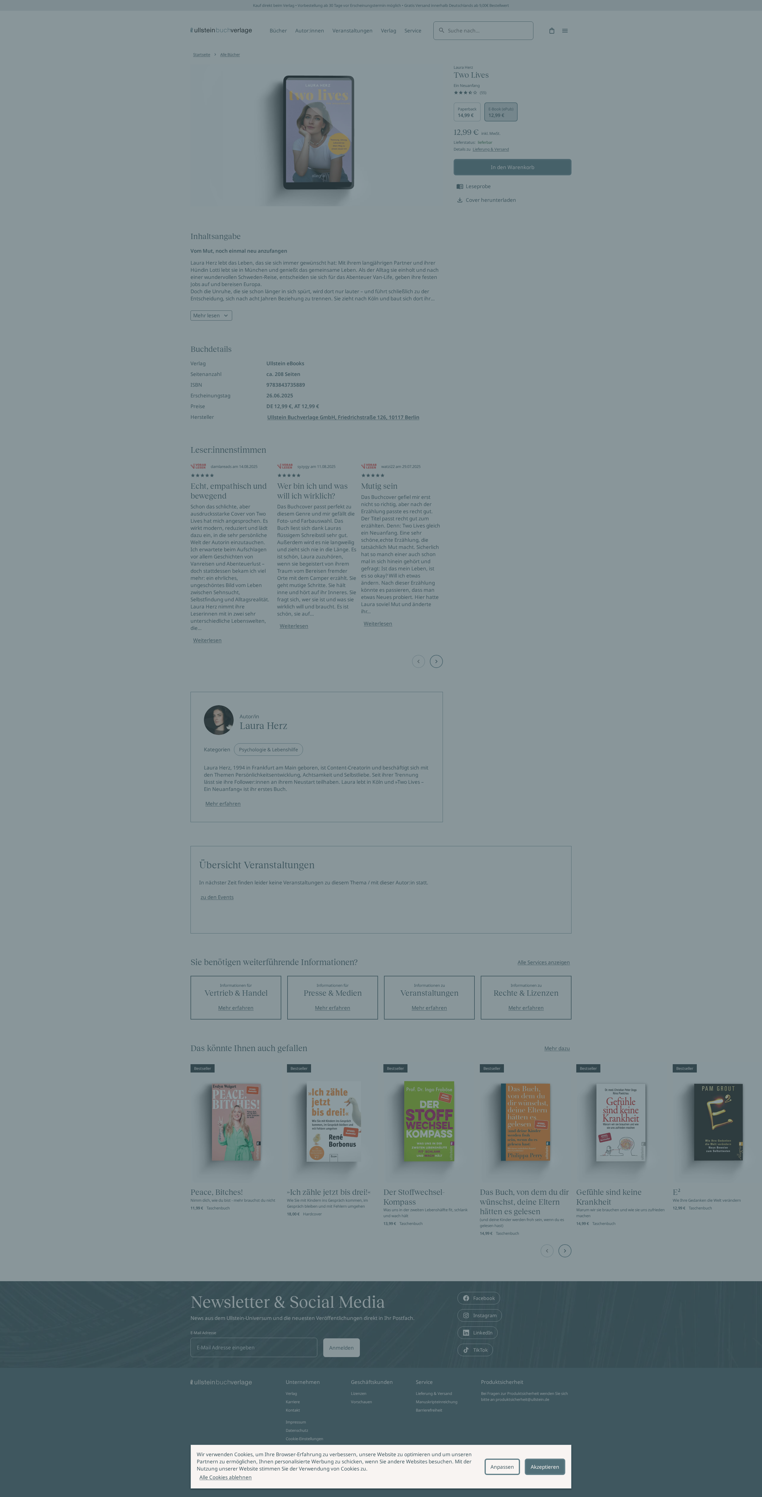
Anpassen (502, 1466)
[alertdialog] (381, 1467)
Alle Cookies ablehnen (225, 1477)
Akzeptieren (545, 1466)
